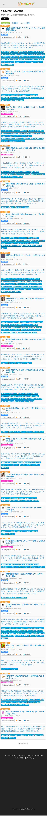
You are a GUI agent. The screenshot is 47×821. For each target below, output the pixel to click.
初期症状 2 (36, 500)
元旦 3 (4, 64)
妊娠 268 (13, 462)
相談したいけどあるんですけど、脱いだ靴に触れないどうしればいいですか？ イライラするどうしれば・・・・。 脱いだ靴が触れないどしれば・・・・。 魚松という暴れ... (23, 662)
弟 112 (10, 330)
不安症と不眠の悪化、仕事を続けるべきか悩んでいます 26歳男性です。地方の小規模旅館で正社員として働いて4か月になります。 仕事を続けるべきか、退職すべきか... (23, 621)
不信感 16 (32, 399)
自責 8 (4, 330)
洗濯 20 (11, 291)
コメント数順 (25, 23)
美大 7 (4, 248)
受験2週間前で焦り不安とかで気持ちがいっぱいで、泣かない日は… (25, 575)
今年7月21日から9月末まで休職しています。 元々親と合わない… (25, 108)
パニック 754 (31, 51)
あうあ (9, 32)
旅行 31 (25, 401)
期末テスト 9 (39, 735)
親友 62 (13, 500)
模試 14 (5, 243)
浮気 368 (5, 325)
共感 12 (19, 516)
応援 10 (26, 157)
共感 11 (19, 417)
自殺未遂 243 (31, 322)
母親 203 (20, 332)
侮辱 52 (14, 396)
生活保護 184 (16, 171)
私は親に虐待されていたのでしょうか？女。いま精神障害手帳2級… (25, 29)
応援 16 (27, 516)
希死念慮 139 (23, 95)
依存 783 (19, 325)
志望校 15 (12, 738)
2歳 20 (5, 62)
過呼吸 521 (6, 51)
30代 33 (19, 399)
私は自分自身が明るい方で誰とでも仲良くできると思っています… (25, 340)
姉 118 (34, 59)
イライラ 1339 (23, 238)
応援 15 (27, 223)
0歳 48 (21, 59)
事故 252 (5, 98)
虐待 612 (23, 54)
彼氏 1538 (40, 51)
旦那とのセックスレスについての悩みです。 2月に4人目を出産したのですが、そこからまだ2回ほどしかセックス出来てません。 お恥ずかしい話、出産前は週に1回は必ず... (23, 456)
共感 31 (19, 192)
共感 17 (19, 613)
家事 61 (19, 245)
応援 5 (27, 483)
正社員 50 (19, 633)
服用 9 (38, 702)
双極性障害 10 (19, 100)
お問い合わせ (29, 758)
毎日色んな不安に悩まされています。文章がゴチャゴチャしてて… (25, 256)
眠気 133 (12, 240)
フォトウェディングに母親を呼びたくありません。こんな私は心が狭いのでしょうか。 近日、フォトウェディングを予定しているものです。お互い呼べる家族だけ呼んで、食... (22, 524)
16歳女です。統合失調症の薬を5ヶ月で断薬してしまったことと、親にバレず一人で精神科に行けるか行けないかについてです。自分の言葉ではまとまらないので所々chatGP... (22, 693)
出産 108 (23, 465)
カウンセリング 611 (8, 281)
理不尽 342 (15, 628)
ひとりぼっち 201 (16, 279)
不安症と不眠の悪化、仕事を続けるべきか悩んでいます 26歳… (25, 605)
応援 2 (26, 264)
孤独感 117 (13, 432)
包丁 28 (26, 207)
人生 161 (18, 62)
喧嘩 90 (40, 62)
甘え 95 (5, 100)
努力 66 (32, 245)
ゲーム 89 (20, 174)
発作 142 (34, 498)
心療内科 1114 (33, 133)
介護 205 (35, 396)
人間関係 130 (13, 141)
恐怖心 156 (6, 500)
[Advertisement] (23, 784)
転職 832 (14, 133)
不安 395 (11, 62)
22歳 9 (42, 57)
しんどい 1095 (6, 286)
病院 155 (21, 141)
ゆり (9, 479)
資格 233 (34, 240)
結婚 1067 (15, 57)
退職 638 (41, 133)
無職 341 (26, 393)
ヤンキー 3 (6, 332)
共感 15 (19, 307)
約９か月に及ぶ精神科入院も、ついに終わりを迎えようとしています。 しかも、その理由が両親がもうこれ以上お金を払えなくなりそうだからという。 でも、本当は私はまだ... (22, 558)
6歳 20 (5, 636)
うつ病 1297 (14, 51)
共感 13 (19, 37)
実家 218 (5, 59)
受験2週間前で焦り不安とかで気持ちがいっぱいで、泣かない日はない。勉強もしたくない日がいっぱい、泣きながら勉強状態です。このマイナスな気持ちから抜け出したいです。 (23, 591)
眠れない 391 (6, 628)
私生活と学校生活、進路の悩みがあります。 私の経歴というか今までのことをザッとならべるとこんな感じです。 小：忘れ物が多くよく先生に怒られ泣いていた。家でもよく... (22, 231)
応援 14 (27, 37)
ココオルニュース (10, 755)
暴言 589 (28, 396)
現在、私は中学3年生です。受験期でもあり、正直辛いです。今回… (25, 712)
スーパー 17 (13, 59)
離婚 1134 (23, 51)
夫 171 (12, 289)
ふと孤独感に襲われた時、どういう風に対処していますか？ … (25, 409)
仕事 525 (41, 59)
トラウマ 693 (6, 396)
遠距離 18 (38, 327)
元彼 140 (12, 325)
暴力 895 (23, 322)
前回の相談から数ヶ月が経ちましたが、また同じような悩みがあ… (25, 184)
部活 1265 (14, 238)
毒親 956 (12, 531)
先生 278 (41, 240)
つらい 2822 (6, 327)
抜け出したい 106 (7, 597)
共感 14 (19, 223)
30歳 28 (29, 57)
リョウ (10, 512)
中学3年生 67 (22, 735)
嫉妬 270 (27, 462)
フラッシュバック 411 (8, 393)
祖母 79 (12, 399)
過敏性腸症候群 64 (34, 238)
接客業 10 (26, 636)
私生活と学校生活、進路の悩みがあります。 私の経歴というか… (25, 215)
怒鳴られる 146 (39, 628)
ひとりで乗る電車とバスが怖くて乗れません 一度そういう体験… (25, 475)
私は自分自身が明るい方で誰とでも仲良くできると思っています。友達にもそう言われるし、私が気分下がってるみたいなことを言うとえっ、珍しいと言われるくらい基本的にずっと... (22, 356)
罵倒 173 (35, 325)
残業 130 (5, 174)
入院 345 (36, 564)
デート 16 (27, 59)
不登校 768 (6, 238)
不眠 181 (5, 633)
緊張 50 (40, 286)
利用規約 (22, 755)
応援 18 (27, 720)
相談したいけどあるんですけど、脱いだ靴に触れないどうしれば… (25, 646)
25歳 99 (22, 57)
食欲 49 (12, 98)
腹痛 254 (5, 240)
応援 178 (27, 654)
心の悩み (5, 26)
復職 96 (5, 136)
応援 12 (26, 348)
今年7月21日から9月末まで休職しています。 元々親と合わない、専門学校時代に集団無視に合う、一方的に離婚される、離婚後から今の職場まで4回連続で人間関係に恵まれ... (22, 124)
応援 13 (27, 80)
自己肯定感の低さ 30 (8, 138)
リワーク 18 (6, 133)
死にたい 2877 (27, 279)
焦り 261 (16, 597)
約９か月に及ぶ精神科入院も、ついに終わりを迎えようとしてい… (25, 541)
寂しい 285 (16, 465)
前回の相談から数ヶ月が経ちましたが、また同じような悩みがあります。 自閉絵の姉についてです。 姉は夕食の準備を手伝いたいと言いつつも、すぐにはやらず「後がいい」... (23, 201)
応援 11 (27, 417)
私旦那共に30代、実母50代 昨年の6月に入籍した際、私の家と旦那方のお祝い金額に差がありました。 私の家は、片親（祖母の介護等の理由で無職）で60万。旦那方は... (22, 387)
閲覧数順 (15, 23)
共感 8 (19, 348)
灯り (9, 152)
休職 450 (31, 131)
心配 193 (33, 62)
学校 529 (33, 138)
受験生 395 (15, 95)
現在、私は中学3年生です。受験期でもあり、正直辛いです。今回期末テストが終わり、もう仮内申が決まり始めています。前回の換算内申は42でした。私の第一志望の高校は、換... (23, 728)
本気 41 (40, 289)
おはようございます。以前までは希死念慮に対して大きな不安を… (25, 72)
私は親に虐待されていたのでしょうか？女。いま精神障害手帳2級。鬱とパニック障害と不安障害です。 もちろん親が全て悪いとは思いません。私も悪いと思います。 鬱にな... (23, 45)
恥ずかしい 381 (30, 284)
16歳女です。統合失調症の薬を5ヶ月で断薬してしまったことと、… (25, 677)
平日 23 (5, 245)
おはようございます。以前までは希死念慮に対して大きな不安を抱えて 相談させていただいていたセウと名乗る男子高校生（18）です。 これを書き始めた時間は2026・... (22, 88)
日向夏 (10, 218)
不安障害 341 (6, 57)
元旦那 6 (11, 64)
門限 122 (15, 54)
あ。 (9, 412)
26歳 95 (12, 633)
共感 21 (19, 549)
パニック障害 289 (32, 54)
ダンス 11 (33, 98)
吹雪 (9, 188)
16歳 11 (5, 702)
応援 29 (27, 613)
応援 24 (27, 447)
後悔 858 (5, 735)
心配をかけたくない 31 (9, 284)
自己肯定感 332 (34, 95)
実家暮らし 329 (27, 171)
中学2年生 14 (22, 327)
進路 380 (27, 240)
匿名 (9, 680)
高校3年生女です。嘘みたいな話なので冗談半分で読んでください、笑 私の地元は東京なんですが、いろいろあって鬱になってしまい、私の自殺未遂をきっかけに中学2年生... (23, 315)
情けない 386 (20, 284)
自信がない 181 (37, 281)
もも (9, 374)
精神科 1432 (6, 279)
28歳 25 (36, 57)
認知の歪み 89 (40, 131)
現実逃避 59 (16, 286)
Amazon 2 (41, 633)
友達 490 (24, 286)
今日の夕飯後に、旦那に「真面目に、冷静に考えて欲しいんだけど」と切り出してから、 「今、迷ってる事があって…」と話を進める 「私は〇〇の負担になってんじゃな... (22, 165)
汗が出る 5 (40, 630)
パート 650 (27, 325)
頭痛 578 (30, 628)
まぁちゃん (11, 443)
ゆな (9, 303)
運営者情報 (19, 758)
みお (9, 111)
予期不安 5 (20, 500)
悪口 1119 (25, 699)
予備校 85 (20, 240)
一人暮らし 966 (7, 54)
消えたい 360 (13, 735)
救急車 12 (14, 327)
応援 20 (27, 192)
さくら (10, 545)
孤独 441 (5, 432)
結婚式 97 (5, 531)
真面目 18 (19, 177)
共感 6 (19, 157)
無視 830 (11, 136)
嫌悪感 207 (35, 393)
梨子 (9, 259)
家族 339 (25, 62)
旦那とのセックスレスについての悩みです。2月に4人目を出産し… (25, 439)
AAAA (9, 343)
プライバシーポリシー (35, 755)
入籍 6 (25, 399)
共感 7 (19, 264)
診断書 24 (18, 138)
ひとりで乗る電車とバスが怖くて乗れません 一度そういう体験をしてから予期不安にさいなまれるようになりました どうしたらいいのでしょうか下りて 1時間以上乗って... (22, 491)
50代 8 (32, 401)
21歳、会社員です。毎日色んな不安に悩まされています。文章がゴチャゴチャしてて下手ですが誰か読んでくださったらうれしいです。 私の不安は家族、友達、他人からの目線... (22, 272)
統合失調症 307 (16, 699)
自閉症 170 (6, 207)
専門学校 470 (23, 131)
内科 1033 (19, 136)
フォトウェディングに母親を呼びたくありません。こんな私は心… (25, 508)
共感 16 (19, 447)
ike (9, 608)
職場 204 (26, 138)
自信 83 (5, 291)
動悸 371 (28, 281)
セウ (9, 76)
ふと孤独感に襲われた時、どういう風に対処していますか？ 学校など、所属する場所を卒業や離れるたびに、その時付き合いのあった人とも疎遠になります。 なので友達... (22, 425)
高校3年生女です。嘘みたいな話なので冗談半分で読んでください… (25, 299)
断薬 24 (42, 699)
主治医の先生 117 (26, 564)
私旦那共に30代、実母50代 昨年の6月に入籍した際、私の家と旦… (25, 371)
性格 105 (40, 636)
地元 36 (27, 332)
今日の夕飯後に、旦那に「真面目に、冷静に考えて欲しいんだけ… (25, 149)
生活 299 (41, 98)
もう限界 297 (33, 699)
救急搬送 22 (6, 567)
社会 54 (11, 100)
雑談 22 (5, 638)
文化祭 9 (34, 332)
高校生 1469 (6, 95)
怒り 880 (41, 54)
